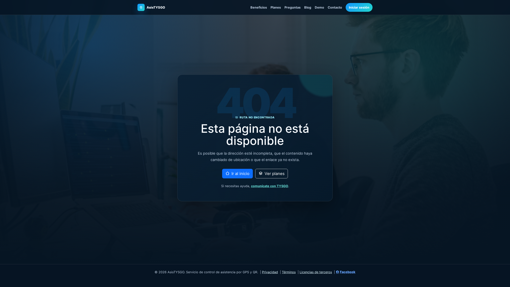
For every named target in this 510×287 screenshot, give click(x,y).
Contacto (335, 7)
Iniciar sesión (359, 7)
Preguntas (292, 7)
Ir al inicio (239, 173)
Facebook (347, 272)
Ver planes (273, 173)
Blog (307, 7)
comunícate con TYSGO (269, 186)
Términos (289, 272)
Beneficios (258, 7)
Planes (276, 7)
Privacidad (270, 272)
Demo (319, 7)
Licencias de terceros (316, 272)
